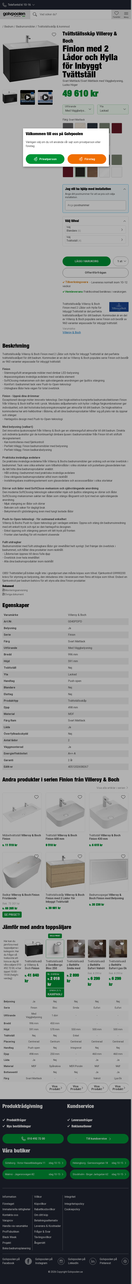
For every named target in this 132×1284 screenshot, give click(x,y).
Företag (90, 159)
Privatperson (48, 159)
